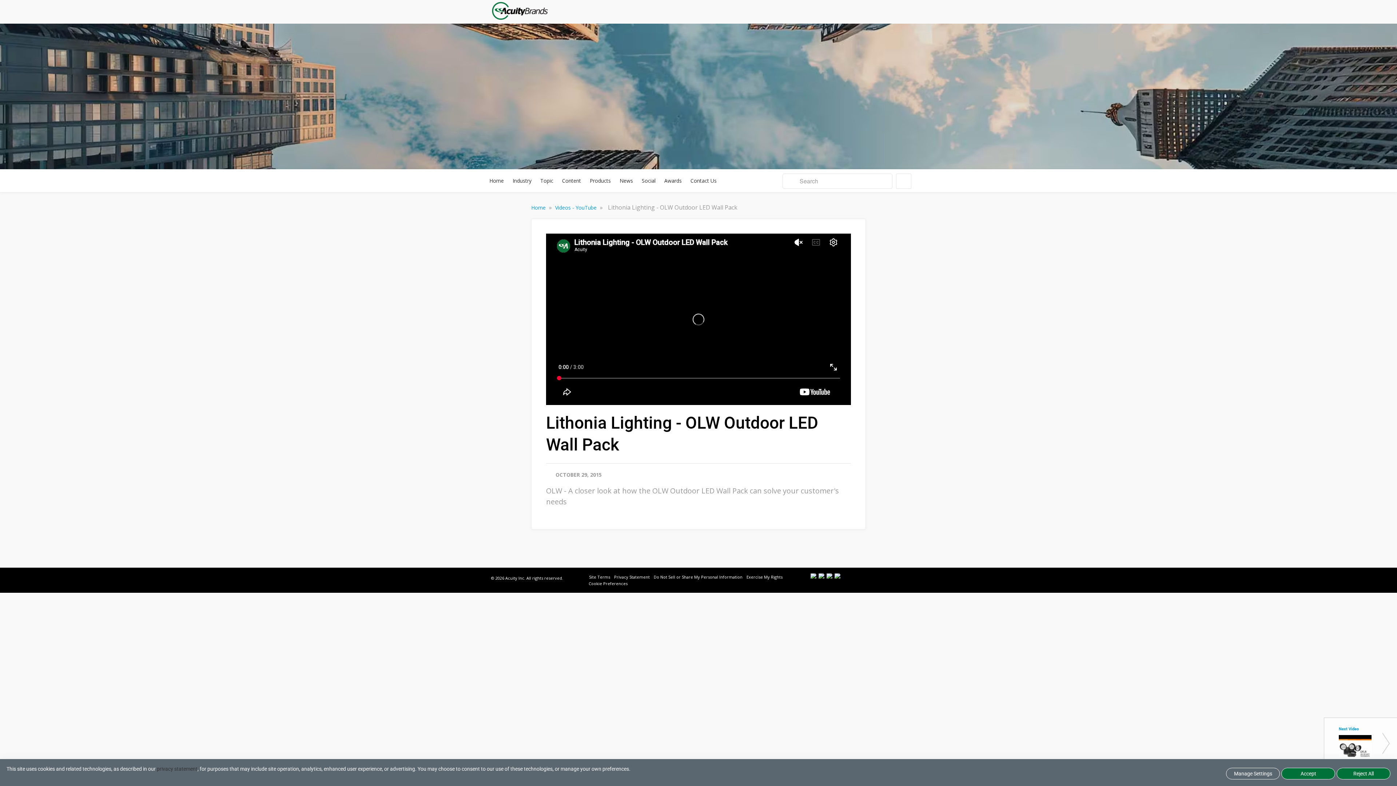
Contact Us (703, 180)
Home (496, 180)
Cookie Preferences (608, 583)
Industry (522, 180)
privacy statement (177, 769)
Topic (546, 180)
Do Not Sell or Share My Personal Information (698, 577)
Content (571, 180)
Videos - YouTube (576, 207)
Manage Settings (1253, 774)
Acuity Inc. (515, 578)
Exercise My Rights (765, 577)
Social (649, 180)
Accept (1308, 774)
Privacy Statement (632, 577)
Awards (673, 180)
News (626, 180)
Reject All (1363, 774)
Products (600, 180)
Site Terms (599, 577)
